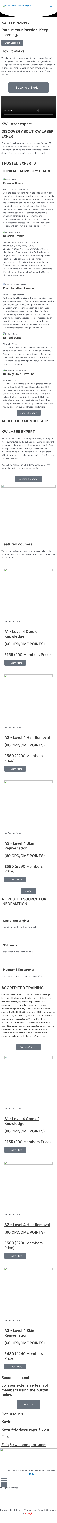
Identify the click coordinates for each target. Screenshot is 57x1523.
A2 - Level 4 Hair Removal (27, 737)
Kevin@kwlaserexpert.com (25, 1429)
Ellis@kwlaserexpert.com (23, 1444)
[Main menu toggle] (51, 6)
